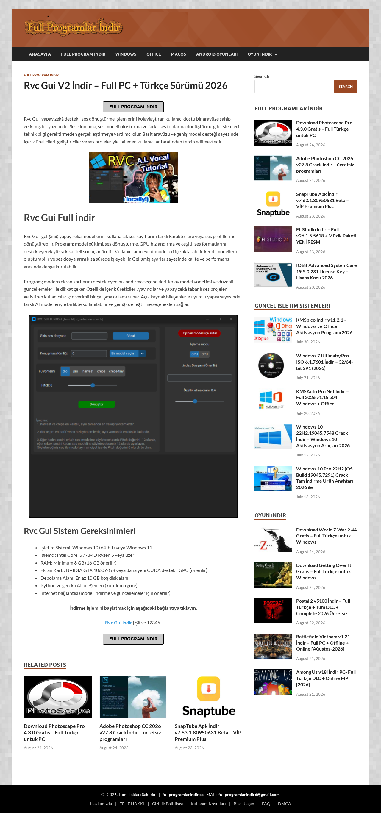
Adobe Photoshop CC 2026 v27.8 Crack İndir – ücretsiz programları (130, 732)
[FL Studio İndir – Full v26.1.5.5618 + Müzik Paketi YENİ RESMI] (273, 230)
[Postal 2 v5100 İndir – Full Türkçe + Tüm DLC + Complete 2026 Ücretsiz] (273, 601)
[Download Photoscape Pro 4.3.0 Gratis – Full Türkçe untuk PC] (58, 698)
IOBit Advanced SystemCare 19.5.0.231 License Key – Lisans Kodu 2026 (326, 271)
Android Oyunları (217, 54)
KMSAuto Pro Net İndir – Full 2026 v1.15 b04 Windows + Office (322, 397)
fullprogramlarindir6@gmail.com (249, 794)
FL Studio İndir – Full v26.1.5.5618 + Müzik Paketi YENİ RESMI (326, 235)
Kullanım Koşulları (208, 803)
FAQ (266, 803)
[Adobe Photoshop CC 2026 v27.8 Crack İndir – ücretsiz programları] (133, 698)
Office (153, 54)
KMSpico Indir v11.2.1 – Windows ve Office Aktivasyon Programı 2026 (324, 326)
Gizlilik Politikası (167, 803)
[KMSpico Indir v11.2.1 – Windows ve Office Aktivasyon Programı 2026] (273, 320)
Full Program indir (83, 54)
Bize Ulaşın (244, 803)
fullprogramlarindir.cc (183, 794)
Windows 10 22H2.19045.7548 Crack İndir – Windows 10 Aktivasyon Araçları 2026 (323, 436)
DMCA (284, 803)
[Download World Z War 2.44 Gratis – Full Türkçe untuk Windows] (273, 530)
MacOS (178, 54)
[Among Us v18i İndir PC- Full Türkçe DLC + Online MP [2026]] (273, 672)
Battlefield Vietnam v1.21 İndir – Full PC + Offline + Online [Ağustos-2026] (323, 643)
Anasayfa (40, 54)
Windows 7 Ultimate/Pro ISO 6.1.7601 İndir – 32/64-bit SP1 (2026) (324, 362)
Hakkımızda (101, 803)
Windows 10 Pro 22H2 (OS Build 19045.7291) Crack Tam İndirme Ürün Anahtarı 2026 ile (324, 478)
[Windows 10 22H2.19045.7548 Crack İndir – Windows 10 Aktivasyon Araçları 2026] (273, 427)
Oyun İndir (260, 54)
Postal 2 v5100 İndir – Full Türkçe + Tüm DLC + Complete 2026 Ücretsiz (323, 607)
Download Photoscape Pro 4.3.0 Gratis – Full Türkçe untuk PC (54, 732)
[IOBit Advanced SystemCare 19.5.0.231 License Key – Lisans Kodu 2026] (273, 265)
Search (261, 76)
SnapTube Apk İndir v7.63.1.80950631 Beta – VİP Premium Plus (208, 732)
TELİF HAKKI (132, 803)
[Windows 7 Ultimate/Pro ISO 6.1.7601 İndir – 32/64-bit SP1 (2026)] (273, 356)
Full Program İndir (133, 107)
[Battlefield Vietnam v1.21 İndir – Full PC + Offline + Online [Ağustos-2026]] (273, 637)
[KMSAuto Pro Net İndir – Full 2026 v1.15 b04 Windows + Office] (273, 392)
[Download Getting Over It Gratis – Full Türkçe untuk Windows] (273, 565)
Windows (125, 54)
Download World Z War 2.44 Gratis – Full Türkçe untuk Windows (326, 536)
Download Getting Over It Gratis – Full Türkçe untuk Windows (323, 571)
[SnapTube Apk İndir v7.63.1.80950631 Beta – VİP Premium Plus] (209, 698)
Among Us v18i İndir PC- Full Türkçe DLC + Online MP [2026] (326, 678)
